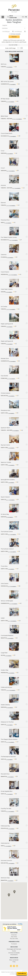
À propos (14, 943)
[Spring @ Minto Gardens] (14, 473)
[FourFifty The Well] (14, 802)
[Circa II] (14, 161)
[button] (14, 892)
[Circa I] (14, 144)
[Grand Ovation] (14, 265)
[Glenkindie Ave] (14, 837)
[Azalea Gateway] (14, 698)
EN (23, 17)
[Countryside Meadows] (14, 629)
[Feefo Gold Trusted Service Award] (12, 928)
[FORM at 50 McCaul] (14, 681)
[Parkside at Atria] (14, 404)
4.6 (17, 101)
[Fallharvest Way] (14, 819)
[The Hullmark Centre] (14, 525)
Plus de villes (14, 938)
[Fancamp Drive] (14, 213)
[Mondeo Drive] (14, 352)
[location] (14, 25)
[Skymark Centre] (14, 438)
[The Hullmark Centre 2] (14, 542)
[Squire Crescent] (14, 490)
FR (26, 17)
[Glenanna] (14, 248)
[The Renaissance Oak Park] (14, 750)
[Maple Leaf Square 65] (14, 335)
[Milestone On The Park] (14, 715)
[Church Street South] (14, 127)
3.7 (15, 326)
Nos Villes (14, 936)
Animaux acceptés (15, 34)
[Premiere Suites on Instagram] (13, 966)
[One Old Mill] (14, 369)
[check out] (20, 31)
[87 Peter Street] (14, 92)
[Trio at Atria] (14, 560)
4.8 (19, 136)
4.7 (21, 240)
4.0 (16, 66)
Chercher (14, 935)
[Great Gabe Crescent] (14, 283)
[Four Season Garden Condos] (14, 231)
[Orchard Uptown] (14, 386)
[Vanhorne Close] (14, 871)
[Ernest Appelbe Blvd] (14, 785)
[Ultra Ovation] (14, 577)
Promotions (14, 954)
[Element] (14, 196)
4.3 (18, 205)
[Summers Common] (14, 854)
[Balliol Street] (14, 109)
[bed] (14, 28)
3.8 (19, 586)
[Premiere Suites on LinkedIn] (16, 966)
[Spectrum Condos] (14, 456)
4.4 (24, 188)
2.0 (18, 499)
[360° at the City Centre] (14, 75)
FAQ (14, 961)
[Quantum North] (14, 421)
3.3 (25, 118)
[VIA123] (14, 612)
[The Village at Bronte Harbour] (14, 733)
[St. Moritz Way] (14, 508)
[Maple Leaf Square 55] (14, 317)
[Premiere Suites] (14, 8)
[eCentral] (14, 179)
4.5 (14, 222)
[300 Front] (14, 58)
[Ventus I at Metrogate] (14, 594)
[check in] (8, 31)
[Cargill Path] (14, 646)
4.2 (22, 430)
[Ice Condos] (14, 300)
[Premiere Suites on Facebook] (10, 966)
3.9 (18, 170)
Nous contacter (13, 16)
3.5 (19, 551)
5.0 (19, 84)
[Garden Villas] (14, 663)
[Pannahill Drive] (14, 767)
